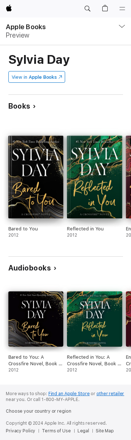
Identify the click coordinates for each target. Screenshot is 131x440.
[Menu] (122, 8)
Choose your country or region (38, 411)
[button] (87, 8)
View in (34, 77)
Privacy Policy (20, 430)
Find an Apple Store (69, 393)
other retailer (110, 393)
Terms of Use (56, 430)
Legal (83, 430)
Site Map (105, 430)
